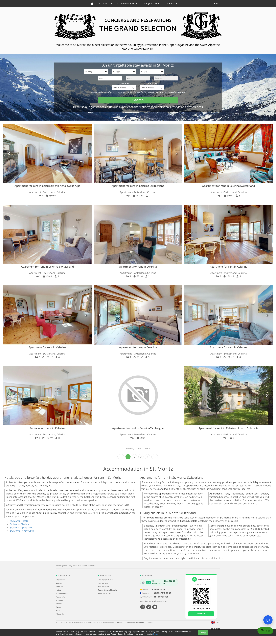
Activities (59, 600)
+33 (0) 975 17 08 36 (161, 593)
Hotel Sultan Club (104, 593)
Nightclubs (60, 614)
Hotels (58, 590)
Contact (149, 622)
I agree (203, 632)
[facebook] (142, 607)
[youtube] (154, 607)
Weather (59, 583)
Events (58, 607)
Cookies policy (129, 622)
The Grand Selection (105, 580)
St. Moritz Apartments (22, 527)
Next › (154, 456)
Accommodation (126, 3)
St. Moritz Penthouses (22, 530)
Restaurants (60, 597)
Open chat (201, 614)
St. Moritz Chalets (19, 524)
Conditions (140, 622)
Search (138, 100)
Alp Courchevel (104, 587)
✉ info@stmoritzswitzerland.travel (153, 601)
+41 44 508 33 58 (160, 597)
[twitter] (148, 607)
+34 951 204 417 (159, 589)
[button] (9, 153)
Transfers (170, 3)
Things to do (150, 3)
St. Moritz (104, 3)
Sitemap (119, 622)
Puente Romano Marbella (107, 590)
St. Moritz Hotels (19, 520)
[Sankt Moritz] (92, 3)
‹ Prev (120, 456)
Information (60, 580)
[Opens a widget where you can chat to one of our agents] (265, 631)
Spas (58, 611)
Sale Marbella (103, 583)
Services (59, 604)
